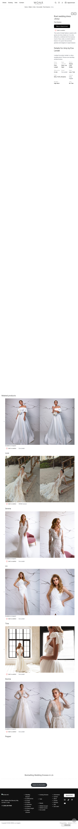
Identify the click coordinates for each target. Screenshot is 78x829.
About (55, 798)
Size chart (56, 806)
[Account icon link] (62, 3)
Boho (55, 77)
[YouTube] (65, 803)
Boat (62, 65)
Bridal (30, 7)
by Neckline (28, 804)
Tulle (73, 72)
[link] (59, 3)
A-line (34, 7)
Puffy (58, 77)
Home (26, 7)
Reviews (56, 802)
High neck (56, 83)
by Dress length (29, 808)
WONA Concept (43, 806)
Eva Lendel (39, 7)
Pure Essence (46, 7)
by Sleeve (28, 806)
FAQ (55, 804)
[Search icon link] (56, 3)
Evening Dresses (43, 794)
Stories (55, 800)
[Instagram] (64, 800)
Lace (70, 72)
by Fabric (27, 802)
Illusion (71, 64)
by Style (27, 800)
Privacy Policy (63, 823)
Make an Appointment (62, 26)
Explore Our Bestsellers (39, 785)
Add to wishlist (61, 30)
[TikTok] (68, 800)
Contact (56, 796)
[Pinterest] (72, 800)
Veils (40, 799)
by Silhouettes (29, 798)
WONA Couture (43, 808)
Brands (41, 803)
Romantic (63, 77)
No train (71, 83)
